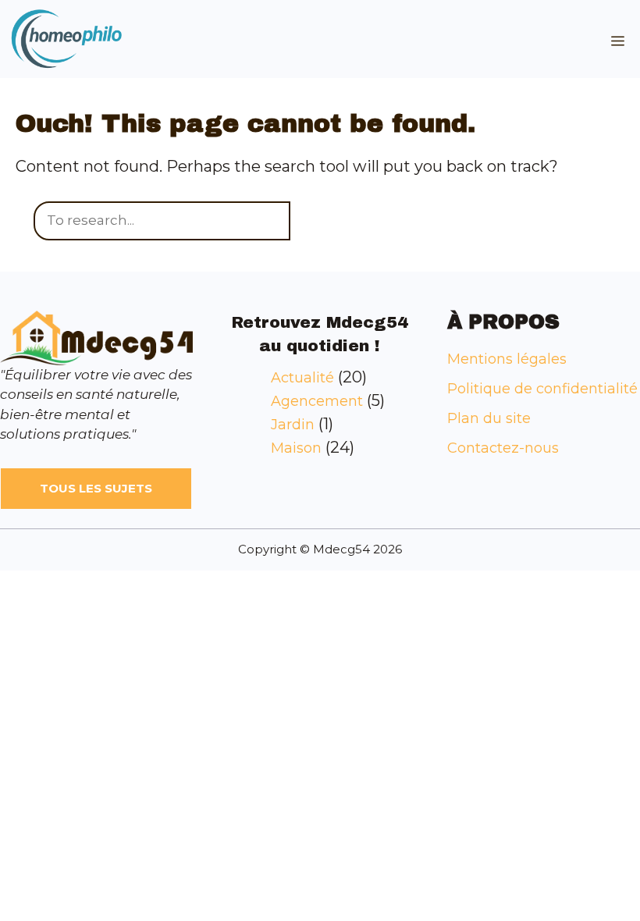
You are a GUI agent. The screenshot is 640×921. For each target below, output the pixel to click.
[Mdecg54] (66, 39)
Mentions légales (507, 359)
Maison (296, 448)
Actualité (302, 377)
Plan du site (489, 418)
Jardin (293, 424)
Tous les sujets (96, 488)
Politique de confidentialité (542, 388)
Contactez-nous (503, 448)
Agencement (317, 401)
